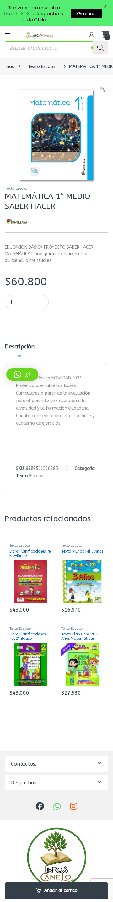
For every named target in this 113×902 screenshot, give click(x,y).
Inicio (10, 66)
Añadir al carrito (61, 890)
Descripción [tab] (19, 347)
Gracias (86, 13)
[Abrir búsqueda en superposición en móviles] (56, 47)
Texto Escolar (42, 66)
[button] (102, 89)
